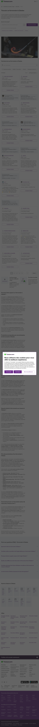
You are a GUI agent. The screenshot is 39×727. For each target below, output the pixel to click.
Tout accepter (8, 371)
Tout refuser (17, 371)
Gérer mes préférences (28, 371)
